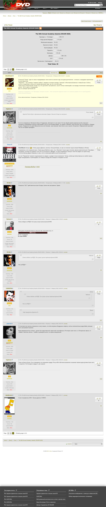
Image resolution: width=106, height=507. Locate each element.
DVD (38, 167)
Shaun (9, 144)
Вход (100, 2)
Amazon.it (88, 13)
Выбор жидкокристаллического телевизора (80, 496)
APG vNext (49, 451)
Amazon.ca (63, 13)
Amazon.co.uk (69, 13)
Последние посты (10, 490)
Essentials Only (54, 72)
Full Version (62, 72)
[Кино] (9, 16)
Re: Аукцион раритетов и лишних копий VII (15, 493)
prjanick (9, 323)
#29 (101, 379)
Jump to (69, 444)
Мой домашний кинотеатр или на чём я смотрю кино (51, 499)
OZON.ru (101, 13)
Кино (14, 16)
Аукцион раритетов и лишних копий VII (47, 493)
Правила (45, 13)
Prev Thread (8, 25)
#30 (101, 406)
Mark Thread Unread (86, 21)
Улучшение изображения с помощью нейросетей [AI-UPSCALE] (86, 493)
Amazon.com (55, 13)
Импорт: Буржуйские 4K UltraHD (45, 505)
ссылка (67, 76)
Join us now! (92, 2)
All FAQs (72, 490)
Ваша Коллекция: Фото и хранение (46, 502)
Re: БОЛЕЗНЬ (8, 499)
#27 (101, 320)
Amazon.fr (83, 13)
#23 (101, 169)
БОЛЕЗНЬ (39, 496)
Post (101, 72)
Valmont (8, 219)
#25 (101, 238)
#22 (101, 141)
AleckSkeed (8, 76)
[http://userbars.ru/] (33, 232)
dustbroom (9, 395)
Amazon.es (94, 13)
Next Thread (97, 25)
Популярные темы (42, 490)
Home (4, 16)
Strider (9, 183)
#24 (101, 193)
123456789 (9, 288)
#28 (101, 337)
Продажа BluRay (30, 167)
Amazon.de (77, 13)
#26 (101, 270)
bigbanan (9, 109)
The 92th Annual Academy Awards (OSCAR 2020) (30, 16)
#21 (101, 103)
